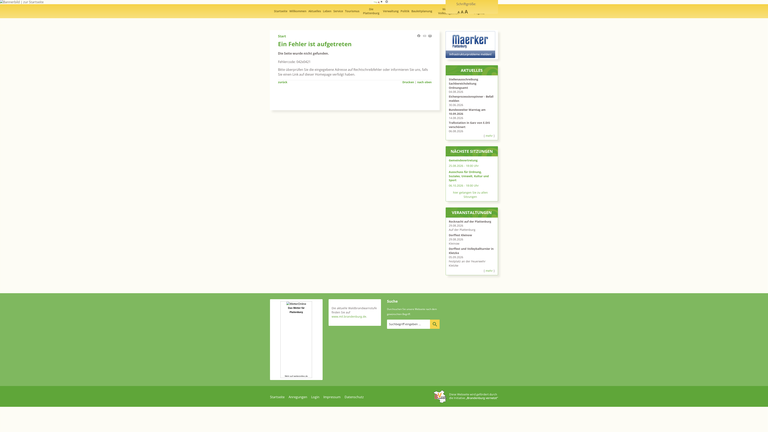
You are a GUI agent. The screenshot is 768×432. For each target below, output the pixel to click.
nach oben (424, 82)
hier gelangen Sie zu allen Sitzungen (470, 195)
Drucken (408, 82)
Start (282, 36)
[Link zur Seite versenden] (424, 36)
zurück (282, 82)
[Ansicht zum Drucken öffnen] (430, 36)
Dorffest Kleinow (460, 235)
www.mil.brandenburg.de (349, 316)
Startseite (277, 397)
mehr (489, 136)
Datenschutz (354, 397)
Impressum (332, 397)
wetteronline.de (301, 376)
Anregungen (298, 397)
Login (315, 397)
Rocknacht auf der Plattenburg (470, 221)
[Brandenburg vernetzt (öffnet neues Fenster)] (465, 401)
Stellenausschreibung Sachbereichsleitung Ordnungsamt (463, 83)
